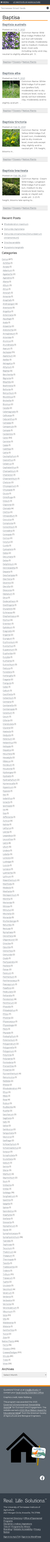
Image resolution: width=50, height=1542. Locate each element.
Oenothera (8, 936)
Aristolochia (8, 330)
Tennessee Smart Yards (13, 8)
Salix (5, 1122)
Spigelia (6, 1204)
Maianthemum (10, 880)
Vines (5, 1363)
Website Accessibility (23, 1529)
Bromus (6, 404)
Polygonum (8, 1051)
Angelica (7, 311)
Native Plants (8, 1341)
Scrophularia (9, 1155)
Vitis (4, 1319)
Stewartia (7, 1222)
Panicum (7, 973)
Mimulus (7, 910)
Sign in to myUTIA (11, 1537)
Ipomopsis (7, 806)
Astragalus (8, 363)
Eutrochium (8, 664)
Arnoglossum (9, 334)
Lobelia (6, 854)
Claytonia (7, 505)
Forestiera (7, 672)
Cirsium (6, 501)
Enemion (7, 624)
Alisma (6, 281)
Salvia (5, 1126)
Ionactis (6, 802)
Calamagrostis (9, 412)
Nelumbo (7, 925)
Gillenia (6, 720)
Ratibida (6, 1081)
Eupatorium (8, 650)
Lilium (5, 847)
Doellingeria (8, 605)
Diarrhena (7, 579)
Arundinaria (8, 345)
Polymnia (7, 1055)
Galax (5, 687)
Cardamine (8, 434)
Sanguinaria (8, 1133)
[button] (5, 2)
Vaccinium (7, 1289)
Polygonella (8, 1047)
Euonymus (8, 646)
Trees (5, 1360)
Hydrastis (7, 776)
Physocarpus (9, 1021)
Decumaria (8, 557)
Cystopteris (8, 549)
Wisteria (6, 1326)
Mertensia (7, 902)
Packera (6, 966)
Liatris (5, 843)
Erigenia (6, 635)
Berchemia (8, 374)
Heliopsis (7, 746)
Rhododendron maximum (16, 224)
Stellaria (6, 1218)
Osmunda (7, 954)
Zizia (5, 1337)
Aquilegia (7, 319)
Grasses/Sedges (10, 1352)
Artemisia (7, 337)
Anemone (7, 308)
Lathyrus (7, 828)
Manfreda (7, 884)
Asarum (6, 348)
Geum (6, 717)
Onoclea (7, 943)
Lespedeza (8, 835)
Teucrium (7, 1248)
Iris (4, 809)
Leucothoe (8, 839)
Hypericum (8, 787)
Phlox (5, 1014)
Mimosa (6, 906)
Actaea (6, 267)
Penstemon (8, 999)
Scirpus (6, 1152)
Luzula (6, 865)
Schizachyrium (10, 1144)
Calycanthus (8, 419)
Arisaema (7, 326)
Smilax (6, 1189)
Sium (5, 1181)
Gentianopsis (9, 709)
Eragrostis (7, 631)
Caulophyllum (9, 456)
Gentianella (8, 705)
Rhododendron (10, 1088)
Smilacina (7, 1185)
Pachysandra (9, 962)
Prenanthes (8, 1066)
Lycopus (7, 869)
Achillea (6, 263)
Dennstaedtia (9, 568)
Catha (5, 453)
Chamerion (8, 475)
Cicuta (6, 493)
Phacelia (7, 1007)
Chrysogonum (9, 486)
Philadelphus (9, 1010)
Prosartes (7, 1070)
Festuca (6, 668)
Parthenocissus (10, 981)
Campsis (6, 430)
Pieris (5, 1029)
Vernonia (7, 1304)
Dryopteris (8, 609)
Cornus (6, 538)
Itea (4, 813)
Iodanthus (7, 798)
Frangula (7, 683)
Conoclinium (9, 527)
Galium (6, 690)
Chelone (7, 482)
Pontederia (8, 1062)
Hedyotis (7, 735)
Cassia (5, 445)
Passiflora (7, 988)
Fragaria (6, 679)
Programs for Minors (20, 1527)
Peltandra (7, 995)
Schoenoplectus (10, 1148)
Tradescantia (9, 1267)
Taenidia (7, 1241)
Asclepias (7, 352)
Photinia (6, 1018)
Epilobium (7, 627)
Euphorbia (8, 653)
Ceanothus (8, 460)
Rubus (6, 1103)
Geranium (7, 713)
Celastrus (7, 464)
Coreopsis (7, 534)
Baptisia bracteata (15, 170)
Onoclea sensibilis (12, 242)
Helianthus (8, 743)
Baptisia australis (14, 24)
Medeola (7, 888)
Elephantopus (9, 616)
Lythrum (7, 876)
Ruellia (6, 1111)
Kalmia (6, 824)
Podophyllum (9, 1036)
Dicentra (7, 583)
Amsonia (7, 296)
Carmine (7, 441)
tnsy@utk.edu (31, 1390)
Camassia (7, 423)
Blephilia (7, 382)
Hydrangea (8, 772)
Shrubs (6, 1356)
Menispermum (10, 895)
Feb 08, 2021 (19, 175)
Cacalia (6, 408)
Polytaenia (8, 1059)
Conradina (7, 531)
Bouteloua (8, 397)
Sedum (6, 1163)
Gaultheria (8, 694)
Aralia (5, 322)
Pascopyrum (9, 984)
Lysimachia (8, 873)
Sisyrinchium (9, 1178)
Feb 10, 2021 (19, 127)
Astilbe (6, 360)
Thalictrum (8, 1252)
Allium (6, 285)
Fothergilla (8, 676)
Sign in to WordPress (31, 1537)
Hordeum (7, 765)
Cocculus (7, 519)
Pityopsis (7, 1033)
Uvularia (7, 1285)
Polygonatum (9, 1044)
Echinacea (7, 612)
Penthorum (8, 1003)
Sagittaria (7, 1118)
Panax (6, 969)
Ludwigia (7, 862)
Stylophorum (9, 1226)
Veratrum (7, 1293)
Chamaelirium (9, 471)
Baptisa (6, 371)
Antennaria (8, 315)
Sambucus (8, 1129)
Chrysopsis (7, 490)
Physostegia (8, 1025)
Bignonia (7, 378)
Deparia (6, 572)
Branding (7, 1529)
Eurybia (6, 657)
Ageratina (7, 278)
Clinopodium (9, 516)
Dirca (5, 598)
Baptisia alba (11, 73)
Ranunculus (8, 1077)
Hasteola (7, 731)
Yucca (5, 1334)
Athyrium (7, 367)
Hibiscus (6, 761)
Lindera (6, 850)
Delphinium (8, 564)
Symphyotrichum (11, 1237)
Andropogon (9, 304)
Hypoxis (6, 791)
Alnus (5, 289)
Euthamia (7, 661)
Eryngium (7, 638)
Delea (5, 560)
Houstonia (7, 769)
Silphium (7, 1174)
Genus (5, 259)
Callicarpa (7, 415)
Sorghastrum (9, 1196)
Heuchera (7, 754)
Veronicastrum (10, 1308)
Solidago (7, 1192)
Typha (6, 1282)
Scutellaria (8, 1159)
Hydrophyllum (10, 780)
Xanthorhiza (8, 1330)
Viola (5, 1315)
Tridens (6, 1271)
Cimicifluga (8, 497)
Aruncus (7, 341)
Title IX (6, 1527)
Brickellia (7, 400)
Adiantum (7, 270)
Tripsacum (8, 1278)
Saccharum (8, 1114)
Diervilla (6, 586)
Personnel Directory (12, 1518)
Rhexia (6, 1085)
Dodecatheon (9, 601)
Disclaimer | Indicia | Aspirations (17, 1524)
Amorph (6, 293)
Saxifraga (7, 1140)
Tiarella (6, 1263)
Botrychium (8, 393)
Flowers (6, 1349)
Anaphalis (7, 300)
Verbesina (7, 1300)
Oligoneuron (9, 940)
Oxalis (5, 958)
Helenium (7, 739)
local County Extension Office (30, 1393)
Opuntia (7, 947)
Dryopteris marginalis (14, 247)
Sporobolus (8, 1211)
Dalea (5, 553)
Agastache (8, 274)
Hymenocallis (9, 783)
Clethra (6, 512)
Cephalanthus (9, 467)
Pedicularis (8, 992)
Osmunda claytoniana (14, 229)
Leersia (6, 832)
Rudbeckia (8, 1107)
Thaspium (7, 1256)
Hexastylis (7, 757)
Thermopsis (8, 1259)
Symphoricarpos (10, 1233)
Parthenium (8, 977)
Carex (5, 438)
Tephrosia (7, 1244)
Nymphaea (8, 932)
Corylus (6, 542)
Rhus (5, 1092)
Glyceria (6, 728)
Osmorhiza (8, 951)
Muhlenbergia (9, 921)
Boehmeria (8, 386)
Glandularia (8, 724)
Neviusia (6, 928)
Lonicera (7, 858)
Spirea (6, 1207)
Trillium (6, 1274)
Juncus (6, 821)
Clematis (7, 508)
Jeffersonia (8, 817)
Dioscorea (7, 590)
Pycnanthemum (10, 1073)
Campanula (8, 426)
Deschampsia (9, 575)
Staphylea (7, 1215)
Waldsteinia (8, 1323)
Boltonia (7, 389)
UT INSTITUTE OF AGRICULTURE (26, 2)
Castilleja (7, 449)
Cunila (6, 545)
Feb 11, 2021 (19, 29)
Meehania (7, 891)
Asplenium (8, 356)
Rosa (5, 1099)
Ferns (5, 1345)
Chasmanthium (10, 479)
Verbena (7, 1297)
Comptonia (8, 523)
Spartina (7, 1200)
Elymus (6, 620)
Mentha (6, 899)
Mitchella (7, 914)
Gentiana (7, 702)
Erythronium (9, 642)
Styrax (5, 1230)
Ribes (5, 1096)
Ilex (4, 795)
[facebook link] (42, 1478)
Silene (5, 1170)
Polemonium (9, 1040)
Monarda (7, 917)
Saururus (7, 1137)
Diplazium (7, 594)
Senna (6, 1166)
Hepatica (7, 750)
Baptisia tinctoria (14, 122)
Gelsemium (8, 698)
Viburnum (7, 1311)
